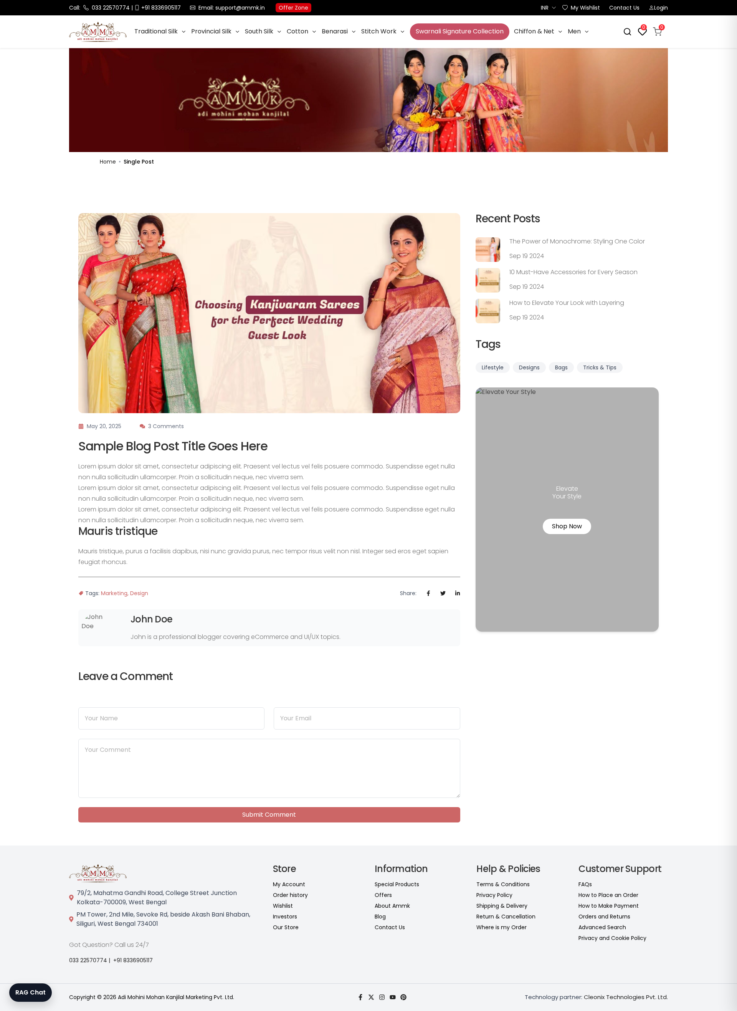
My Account (289, 884)
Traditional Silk (156, 31)
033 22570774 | (89, 960)
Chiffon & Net (534, 31)
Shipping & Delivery (501, 906)
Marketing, (115, 593)
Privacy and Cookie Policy (612, 938)
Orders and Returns (604, 916)
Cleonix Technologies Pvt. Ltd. (626, 997)
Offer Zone (293, 8)
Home (108, 161)
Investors (285, 916)
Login (661, 8)
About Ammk (392, 906)
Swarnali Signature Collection (460, 31)
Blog (380, 916)
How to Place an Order (608, 895)
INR (545, 8)
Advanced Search (602, 927)
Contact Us (624, 8)
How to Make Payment (608, 906)
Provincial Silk (211, 31)
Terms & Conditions (503, 884)
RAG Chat (30, 992)
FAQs (585, 884)
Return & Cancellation (505, 916)
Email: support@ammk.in (231, 8)
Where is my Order (501, 927)
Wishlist (283, 906)
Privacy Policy (494, 895)
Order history (290, 895)
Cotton (297, 31)
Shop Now (567, 526)
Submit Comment (269, 814)
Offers (383, 895)
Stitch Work (379, 31)
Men (574, 31)
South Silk (259, 31)
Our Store (286, 927)
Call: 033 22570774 (99, 8)
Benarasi (335, 31)
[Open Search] (627, 31)
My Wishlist (585, 8)
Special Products (397, 884)
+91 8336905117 (133, 960)
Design (139, 593)
